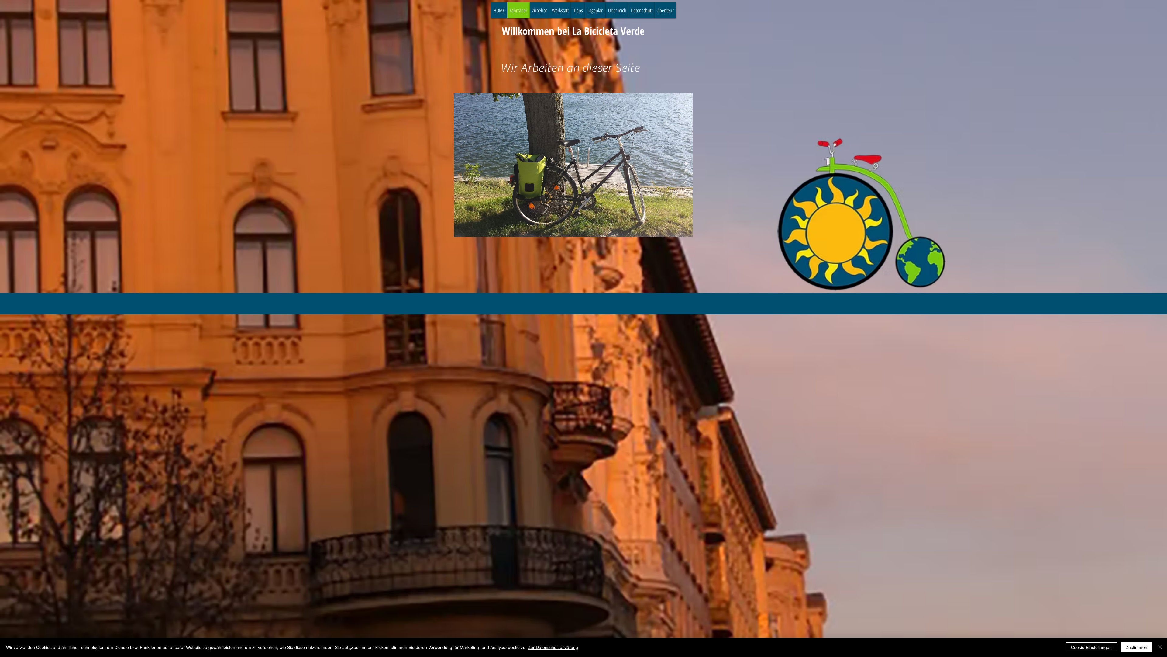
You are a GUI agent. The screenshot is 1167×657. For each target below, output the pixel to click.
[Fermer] (1159, 647)
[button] (573, 165)
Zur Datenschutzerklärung (553, 647)
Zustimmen (1136, 647)
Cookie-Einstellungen (1091, 647)
